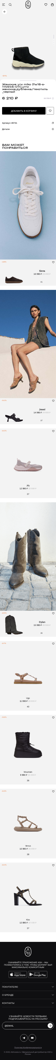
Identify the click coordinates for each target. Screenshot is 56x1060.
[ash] (28, 5)
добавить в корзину (24, 111)
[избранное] (45, 4)
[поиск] (10, 4)
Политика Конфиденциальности (28, 1047)
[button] (53, 37)
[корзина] (52, 4)
